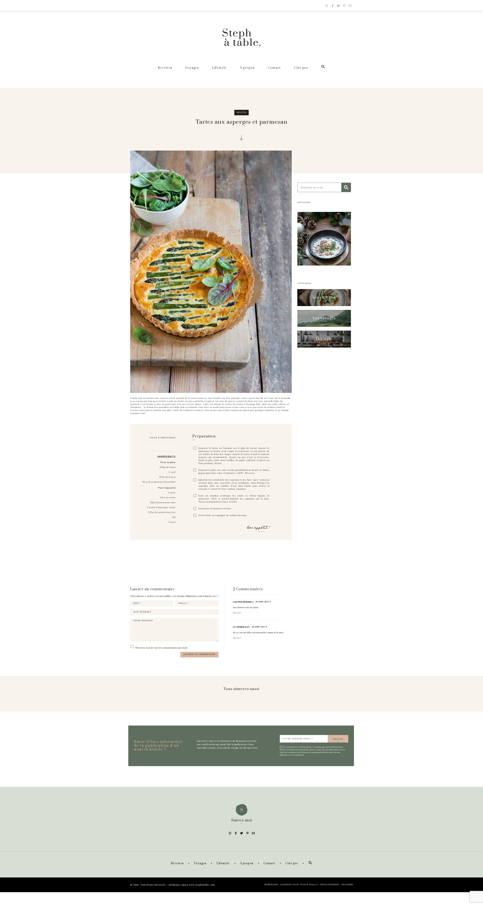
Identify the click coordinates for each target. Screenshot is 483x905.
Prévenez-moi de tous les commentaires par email (161, 647)
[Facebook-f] (332, 5)
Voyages (192, 68)
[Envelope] (350, 5)
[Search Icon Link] (323, 68)
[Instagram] (326, 5)
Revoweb (347, 884)
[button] (324, 297)
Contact (274, 68)
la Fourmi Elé (241, 627)
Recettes (165, 68)
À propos (247, 68)
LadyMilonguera (243, 602)
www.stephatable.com (202, 884)
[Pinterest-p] (344, 5)
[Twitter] (338, 5)
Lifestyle (219, 68)
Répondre (237, 612)
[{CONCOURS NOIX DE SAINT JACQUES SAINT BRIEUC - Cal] (324, 238)
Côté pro (301, 68)
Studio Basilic (309, 884)
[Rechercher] (346, 187)
